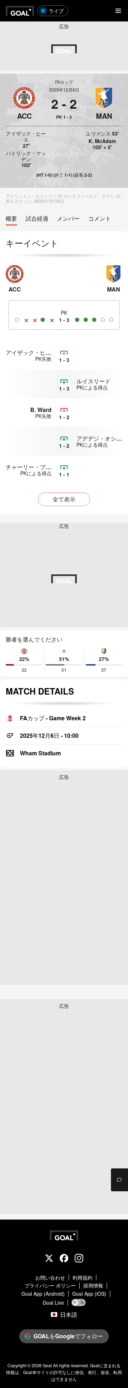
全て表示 (64, 499)
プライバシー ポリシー (50, 1285)
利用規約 (82, 1278)
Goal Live (53, 1303)
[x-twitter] (49, 1259)
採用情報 (93, 1285)
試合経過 (37, 218)
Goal (47, 1365)
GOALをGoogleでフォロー (68, 1336)
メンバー (68, 218)
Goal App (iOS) (89, 1294)
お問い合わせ (50, 1278)
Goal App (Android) (43, 1294)
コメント (99, 218)
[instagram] (79, 1259)
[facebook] (64, 1259)
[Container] (24, 103)
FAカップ (64, 81)
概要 (11, 218)
